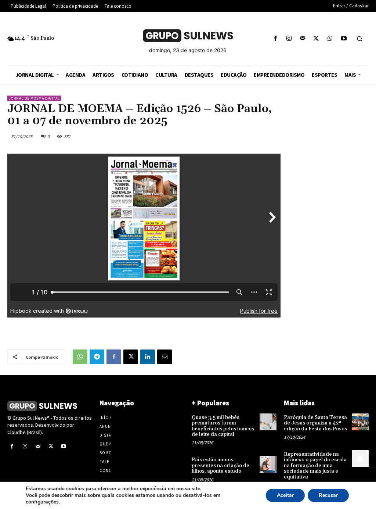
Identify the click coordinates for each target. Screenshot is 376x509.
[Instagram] (289, 39)
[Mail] (303, 39)
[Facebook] (275, 39)
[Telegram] (97, 357)
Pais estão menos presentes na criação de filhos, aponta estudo (220, 465)
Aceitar (285, 495)
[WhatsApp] (330, 39)
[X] (316, 39)
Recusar (328, 495)
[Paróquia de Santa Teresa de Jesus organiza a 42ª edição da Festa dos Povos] (360, 421)
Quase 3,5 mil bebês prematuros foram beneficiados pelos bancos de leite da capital (223, 426)
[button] (359, 39)
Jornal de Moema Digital (34, 98)
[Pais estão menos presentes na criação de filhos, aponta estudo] (268, 464)
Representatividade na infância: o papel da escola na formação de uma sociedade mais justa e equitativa (315, 465)
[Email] (164, 357)
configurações (42, 502)
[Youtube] (343, 39)
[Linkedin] (147, 357)
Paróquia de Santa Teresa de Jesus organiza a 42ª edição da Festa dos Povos (315, 423)
